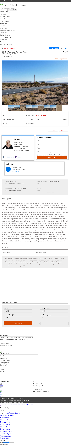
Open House (3, 19)
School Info (3, 39)
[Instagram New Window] (68, 3)
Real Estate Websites (5, 402)
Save (63, 130)
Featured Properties (9, 48)
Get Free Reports (5, 35)
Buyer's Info (3, 33)
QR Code (55, 48)
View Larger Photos (61, 59)
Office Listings (4, 21)
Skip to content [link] (14, 404)
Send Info (51, 157)
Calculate (18, 323)
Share (53, 130)
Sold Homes (3, 23)
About (2, 42)
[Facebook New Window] (65, 3)
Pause (6, 444)
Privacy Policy (4, 400)
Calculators (3, 26)
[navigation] (35, 422)
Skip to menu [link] (21, 404)
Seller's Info (3, 28)
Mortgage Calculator (6, 44)
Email (19, 157)
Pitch (1, 442)
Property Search (4, 14)
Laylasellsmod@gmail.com (7, 1)
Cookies (19, 400)
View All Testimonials (6, 345)
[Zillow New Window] (70, 3)
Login (65, 48)
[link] (4, 406)
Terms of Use (12, 400)
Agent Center (25, 400)
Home (9, 12)
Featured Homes (5, 16)
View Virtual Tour (41, 115)
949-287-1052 (3, 12)
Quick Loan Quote (5, 37)
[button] (66, 84)
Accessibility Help (5, 404)
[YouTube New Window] (66, 3)
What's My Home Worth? (7, 30)
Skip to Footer (29, 404)
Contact (2, 367)
